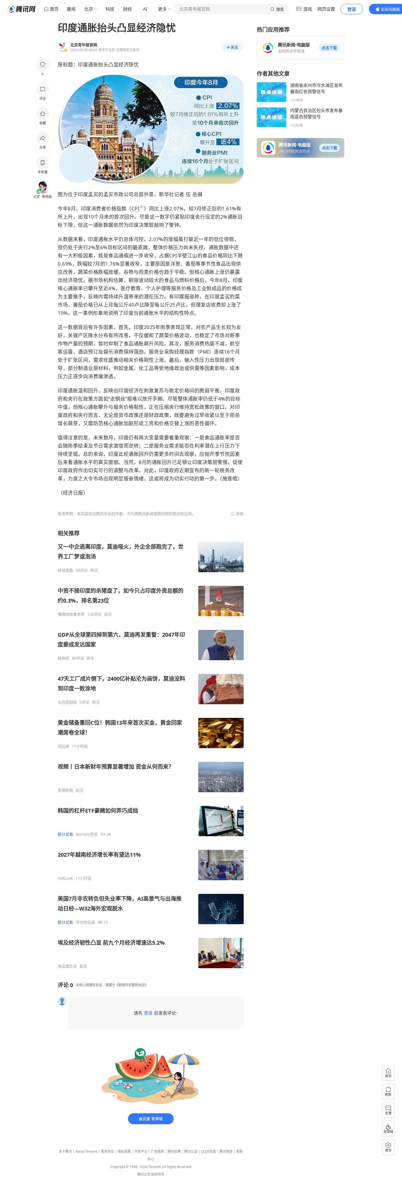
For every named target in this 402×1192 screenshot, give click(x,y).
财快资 (63, 658)
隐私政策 (124, 1151)
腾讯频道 (225, 1151)
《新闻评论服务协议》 (131, 985)
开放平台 (140, 1151)
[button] (329, 48)
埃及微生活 (67, 966)
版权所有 (157, 1174)
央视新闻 (65, 790)
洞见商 (63, 746)
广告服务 (157, 1151)
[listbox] (151, 749)
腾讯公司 (143, 1174)
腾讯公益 (190, 1151)
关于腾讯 (65, 1151)
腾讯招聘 (174, 1151)
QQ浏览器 (208, 1151)
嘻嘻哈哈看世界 (71, 614)
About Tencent (86, 1151)
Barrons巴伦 (87, 834)
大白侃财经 (67, 702)
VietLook (65, 878)
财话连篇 (65, 570)
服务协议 (107, 1151)
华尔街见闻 (85, 922)
